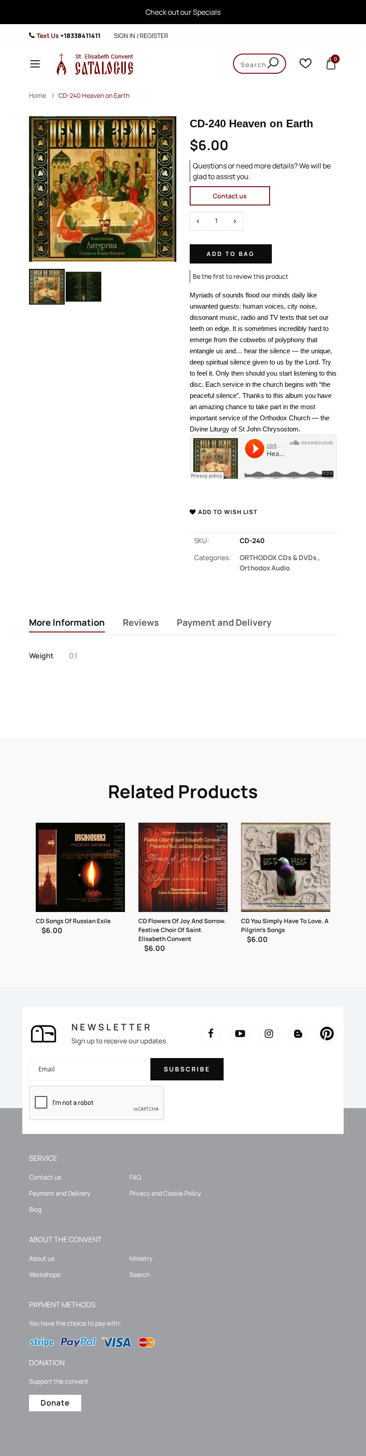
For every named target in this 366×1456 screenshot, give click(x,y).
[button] (83, 286)
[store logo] (92, 63)
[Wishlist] (305, 65)
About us (41, 1258)
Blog (35, 1209)
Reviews (141, 622)
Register (154, 35)
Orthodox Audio (265, 568)
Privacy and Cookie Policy (165, 1193)
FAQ (135, 1177)
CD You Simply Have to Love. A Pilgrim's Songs (285, 925)
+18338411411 (80, 35)
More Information (67, 622)
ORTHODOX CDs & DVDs (280, 557)
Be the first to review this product (240, 276)
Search (139, 1274)
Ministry (140, 1258)
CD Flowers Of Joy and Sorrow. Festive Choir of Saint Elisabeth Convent (182, 930)
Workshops (44, 1274)
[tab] (67, 623)
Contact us (230, 196)
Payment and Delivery (224, 622)
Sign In (124, 35)
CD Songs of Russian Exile (73, 921)
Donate (55, 1402)
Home (37, 95)
